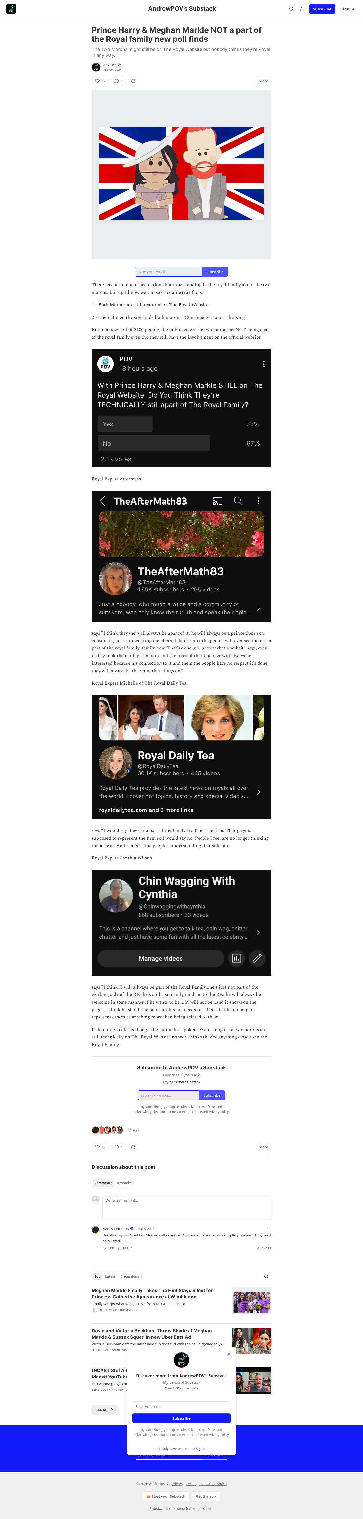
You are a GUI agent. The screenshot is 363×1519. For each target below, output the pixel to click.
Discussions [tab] (129, 1276)
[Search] (291, 9)
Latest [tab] (110, 1276)
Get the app (206, 1496)
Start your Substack (168, 1496)
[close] (229, 1354)
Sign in (347, 8)
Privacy (177, 1483)
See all (102, 1409)
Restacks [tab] (124, 1183)
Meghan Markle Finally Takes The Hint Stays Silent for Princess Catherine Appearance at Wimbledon (152, 1294)
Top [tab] (97, 1276)
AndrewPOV (112, 64)
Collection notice (213, 1483)
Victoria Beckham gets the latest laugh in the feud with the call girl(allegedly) (157, 1343)
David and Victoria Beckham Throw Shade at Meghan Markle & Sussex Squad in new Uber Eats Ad (152, 1334)
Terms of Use (205, 1429)
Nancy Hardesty (115, 1228)
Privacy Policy (219, 1434)
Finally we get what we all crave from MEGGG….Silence (138, 1303)
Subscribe (322, 8)
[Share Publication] (302, 9)
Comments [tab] (103, 1183)
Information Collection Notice (180, 1434)
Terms (191, 1483)
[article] (181, 1303)
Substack (157, 1508)
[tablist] (113, 1183)
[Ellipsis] (269, 1228)
